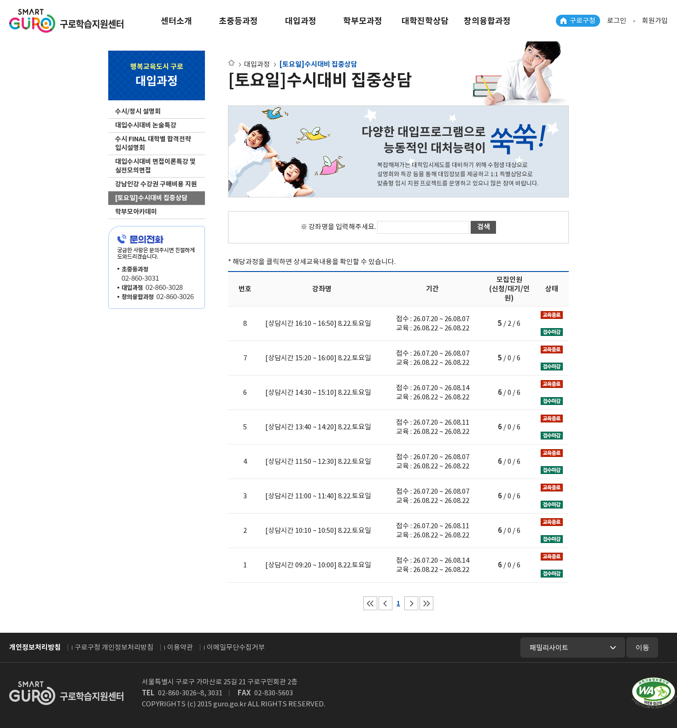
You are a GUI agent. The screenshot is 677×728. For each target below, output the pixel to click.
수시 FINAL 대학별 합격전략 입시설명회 (153, 143)
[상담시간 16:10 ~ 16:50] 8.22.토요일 (318, 323)
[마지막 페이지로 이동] (426, 603)
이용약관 (180, 647)
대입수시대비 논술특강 (145, 125)
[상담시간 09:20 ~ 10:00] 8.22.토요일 (318, 564)
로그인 (616, 20)
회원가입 (655, 20)
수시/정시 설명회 (138, 111)
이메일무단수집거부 (236, 647)
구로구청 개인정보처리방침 (114, 647)
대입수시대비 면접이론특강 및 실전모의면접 (155, 165)
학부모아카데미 (136, 212)
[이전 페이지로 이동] (385, 603)
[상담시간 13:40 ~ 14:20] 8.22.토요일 (318, 426)
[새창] (654, 693)
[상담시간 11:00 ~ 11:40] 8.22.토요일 (318, 495)
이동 (642, 647)
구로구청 (582, 20)
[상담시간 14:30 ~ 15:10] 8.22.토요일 (318, 392)
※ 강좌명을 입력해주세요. (339, 226)
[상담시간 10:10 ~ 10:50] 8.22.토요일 (318, 530)
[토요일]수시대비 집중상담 (151, 198)
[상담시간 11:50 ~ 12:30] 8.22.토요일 (318, 461)
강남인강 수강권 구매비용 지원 (156, 184)
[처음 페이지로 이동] (370, 603)
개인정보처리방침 (35, 647)
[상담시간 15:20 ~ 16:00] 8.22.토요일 (318, 357)
